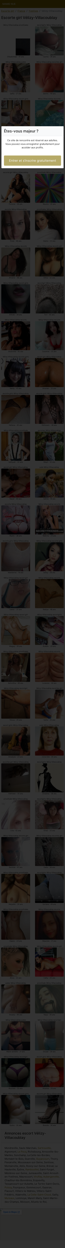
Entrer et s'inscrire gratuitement (32, 161)
